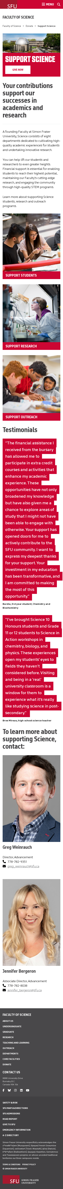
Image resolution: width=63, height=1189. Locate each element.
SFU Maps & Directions (15, 1108)
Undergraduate (12, 1026)
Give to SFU (9, 1124)
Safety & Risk (10, 1102)
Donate (29, 26)
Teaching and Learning (16, 1042)
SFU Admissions (11, 1113)
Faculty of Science (18, 17)
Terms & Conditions (11, 1164)
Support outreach (21, 417)
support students (21, 275)
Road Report (10, 1118)
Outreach (8, 1048)
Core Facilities (11, 1059)
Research (8, 1037)
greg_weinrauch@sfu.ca (23, 866)
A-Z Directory (11, 1135)
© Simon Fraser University (15, 1168)
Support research (21, 346)
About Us (8, 1020)
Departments (10, 1053)
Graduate (8, 1031)
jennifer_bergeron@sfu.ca (25, 990)
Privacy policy (29, 1164)
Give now (17, 69)
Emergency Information (16, 1129)
